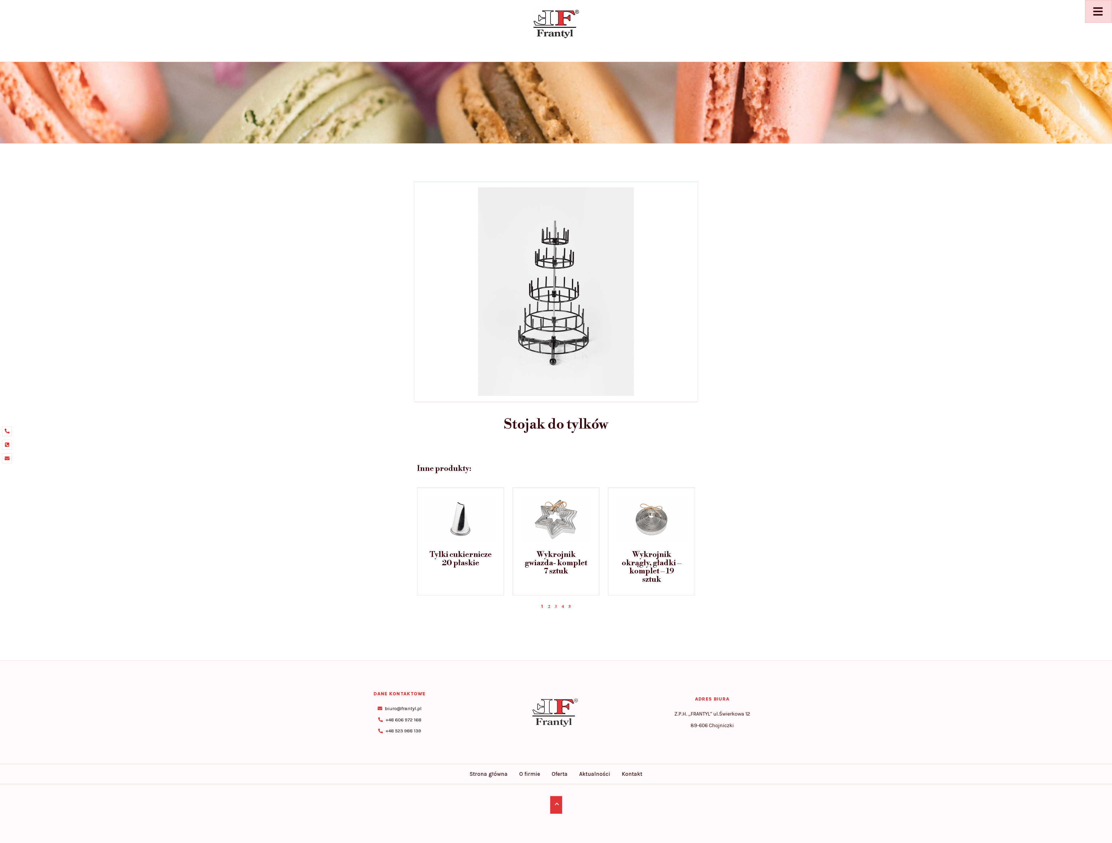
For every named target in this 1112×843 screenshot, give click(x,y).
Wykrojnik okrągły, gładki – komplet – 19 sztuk (651, 567)
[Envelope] (7, 458)
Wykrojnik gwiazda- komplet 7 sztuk (556, 563)
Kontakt (632, 774)
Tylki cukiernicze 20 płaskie (460, 559)
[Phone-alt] (7, 431)
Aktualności (594, 774)
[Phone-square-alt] (7, 445)
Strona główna (489, 774)
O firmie (529, 774)
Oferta (560, 774)
